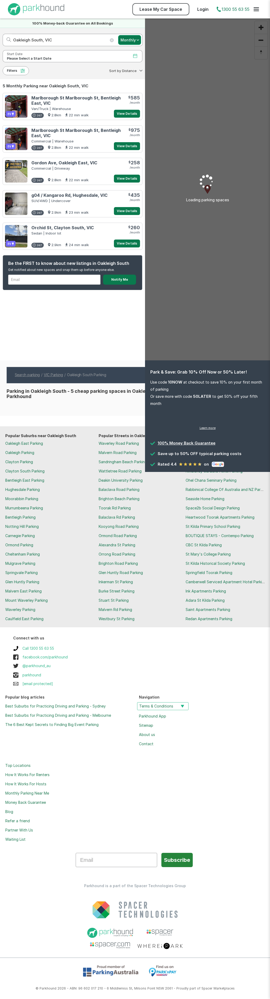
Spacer (207, 988)
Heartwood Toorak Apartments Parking (220, 517)
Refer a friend (17, 821)
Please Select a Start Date (29, 58)
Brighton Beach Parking (119, 498)
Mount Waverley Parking (26, 600)
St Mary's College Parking (208, 554)
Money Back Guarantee (25, 802)
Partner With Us (19, 830)
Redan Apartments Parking (209, 618)
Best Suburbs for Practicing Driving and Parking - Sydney (55, 706)
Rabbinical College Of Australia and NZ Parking (227, 489)
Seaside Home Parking (205, 498)
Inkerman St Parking (116, 582)
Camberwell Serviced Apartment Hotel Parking (226, 582)
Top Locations (18, 765)
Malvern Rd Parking (115, 609)
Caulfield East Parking (24, 618)
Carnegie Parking (20, 535)
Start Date (14, 54)
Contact (146, 744)
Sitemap (146, 725)
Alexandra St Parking (117, 545)
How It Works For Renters (27, 774)
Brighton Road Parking (118, 563)
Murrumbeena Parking (24, 508)
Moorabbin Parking (21, 498)
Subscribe (177, 860)
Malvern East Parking (23, 591)
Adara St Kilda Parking (205, 600)
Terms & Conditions (156, 706)
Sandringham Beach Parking (123, 462)
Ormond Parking (19, 545)
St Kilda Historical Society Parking (215, 563)
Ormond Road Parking (118, 535)
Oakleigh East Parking (24, 443)
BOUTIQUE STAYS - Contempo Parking (220, 535)
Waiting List (15, 839)
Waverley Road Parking (119, 443)
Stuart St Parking (114, 600)
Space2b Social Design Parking (213, 508)
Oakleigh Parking (19, 452)
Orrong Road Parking (117, 554)
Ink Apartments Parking (206, 591)
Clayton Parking (19, 462)
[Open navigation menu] (256, 9)
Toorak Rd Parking (115, 508)
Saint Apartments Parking (208, 609)
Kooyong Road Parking (119, 526)
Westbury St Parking (116, 618)
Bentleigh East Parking (24, 480)
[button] (125, 70)
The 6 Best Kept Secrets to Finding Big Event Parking (52, 724)
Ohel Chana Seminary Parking (211, 480)
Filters (12, 71)
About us (147, 734)
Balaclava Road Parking (119, 489)
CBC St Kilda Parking (204, 545)
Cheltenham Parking (22, 554)
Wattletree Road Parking (120, 471)
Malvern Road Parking (118, 452)
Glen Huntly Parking (22, 582)
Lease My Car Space (160, 9)
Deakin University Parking (121, 480)
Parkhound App (152, 716)
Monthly (128, 40)
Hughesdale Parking (22, 489)
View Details (127, 114)
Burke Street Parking (116, 591)
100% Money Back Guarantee (186, 443)
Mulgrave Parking (20, 563)
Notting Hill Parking (22, 526)
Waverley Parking (20, 609)
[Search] (7, 40)
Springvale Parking (21, 572)
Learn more (208, 428)
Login (203, 9)
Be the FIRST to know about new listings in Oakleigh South (68, 263)
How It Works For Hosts (25, 784)
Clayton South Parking (25, 471)
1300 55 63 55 (235, 9)
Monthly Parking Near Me (27, 793)
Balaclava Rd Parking (117, 517)
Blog (9, 811)
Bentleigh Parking (20, 517)
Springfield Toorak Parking (209, 572)
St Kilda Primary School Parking (213, 526)
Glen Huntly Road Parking (121, 572)
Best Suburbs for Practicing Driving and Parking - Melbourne (58, 715)
